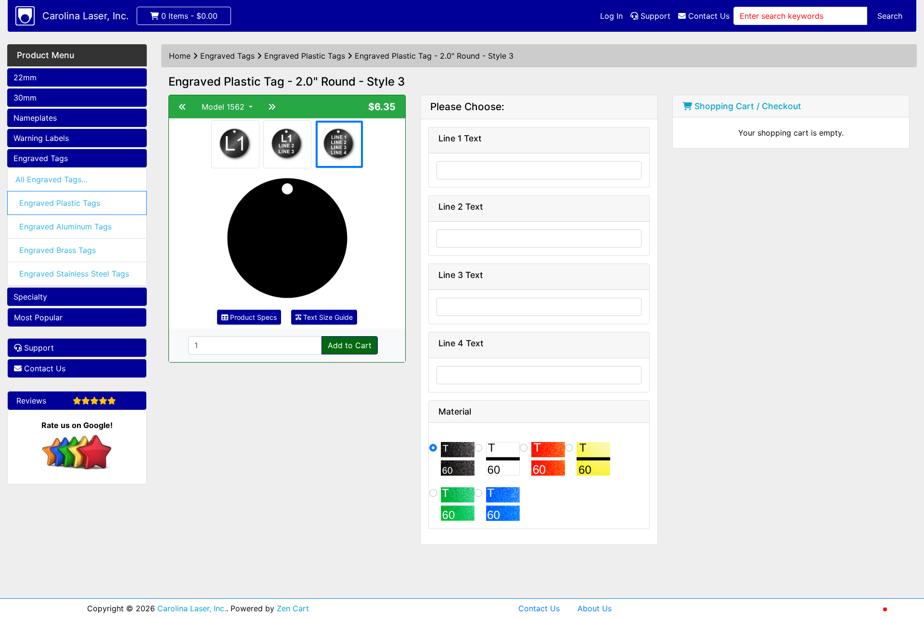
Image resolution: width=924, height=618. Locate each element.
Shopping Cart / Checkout (746, 106)
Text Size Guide (327, 317)
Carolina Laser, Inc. (85, 16)
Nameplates (35, 118)
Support (654, 16)
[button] (906, 570)
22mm (25, 77)
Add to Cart (350, 345)
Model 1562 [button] (224, 107)
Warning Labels (41, 138)
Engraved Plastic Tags (59, 203)
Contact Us (708, 16)
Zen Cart (293, 608)
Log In (611, 16)
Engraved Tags (40, 158)
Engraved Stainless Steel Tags (74, 273)
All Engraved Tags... (51, 179)
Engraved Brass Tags (57, 250)
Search (889, 16)
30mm (25, 97)
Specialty (30, 297)
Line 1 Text (460, 138)
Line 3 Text (460, 275)
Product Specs (252, 317)
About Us (595, 608)
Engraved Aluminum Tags (65, 226)
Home (180, 56)
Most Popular (38, 317)
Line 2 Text (460, 207)
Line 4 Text (461, 343)
